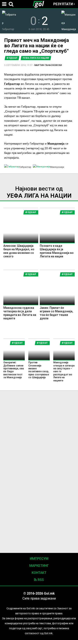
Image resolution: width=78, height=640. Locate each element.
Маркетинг (39, 566)
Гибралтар (12, 83)
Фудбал (11, 58)
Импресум (39, 559)
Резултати (63, 4)
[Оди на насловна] (40, 4)
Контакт (39, 573)
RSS (40, 580)
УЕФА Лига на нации (35, 58)
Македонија (55, 143)
